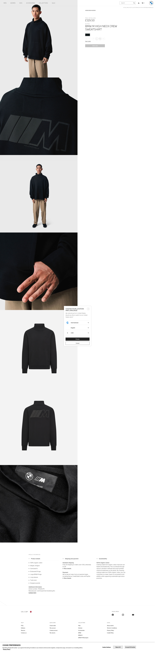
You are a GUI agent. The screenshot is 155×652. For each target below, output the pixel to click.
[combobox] (127, 3)
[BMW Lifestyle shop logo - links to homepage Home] (151, 3)
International (74, 322)
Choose (77, 339)
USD (70, 333)
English (73, 328)
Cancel (77, 343)
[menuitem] (5, 3)
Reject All (118, 647)
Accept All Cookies (130, 647)
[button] (138, 3)
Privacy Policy (6, 649)
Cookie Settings (106, 647)
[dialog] (77, 326)
